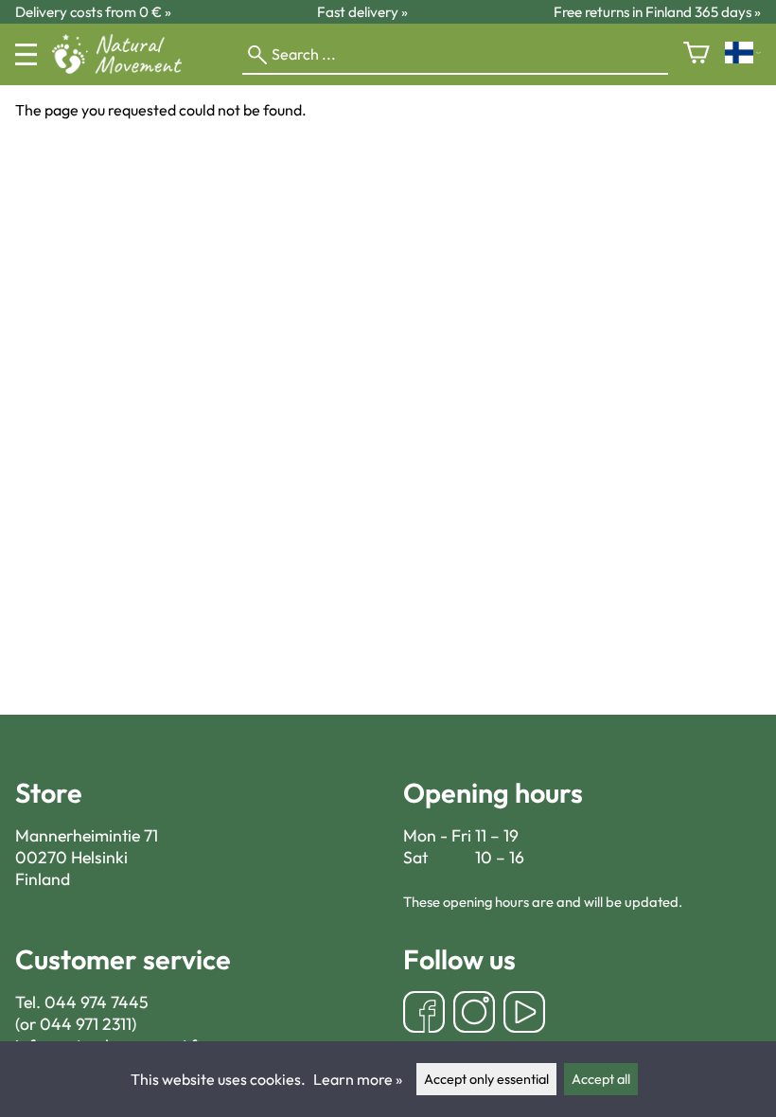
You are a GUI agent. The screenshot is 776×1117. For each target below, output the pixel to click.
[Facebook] (424, 1014)
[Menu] (26, 54)
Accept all (601, 1079)
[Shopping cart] (696, 54)
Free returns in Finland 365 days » (657, 12)
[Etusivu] (124, 68)
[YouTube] (524, 1014)
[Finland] (743, 54)
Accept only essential (486, 1079)
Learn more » (357, 1079)
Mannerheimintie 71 (86, 835)
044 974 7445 (96, 1002)
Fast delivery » (362, 12)
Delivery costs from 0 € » (93, 12)
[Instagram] (474, 1014)
